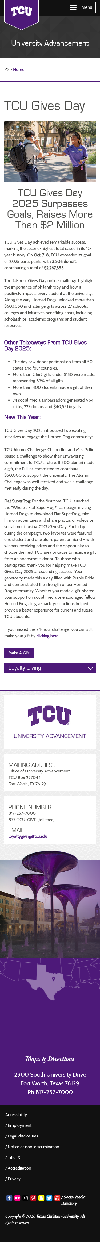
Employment (19, 1125)
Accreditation (19, 1168)
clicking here (47, 635)
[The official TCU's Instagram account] (25, 1198)
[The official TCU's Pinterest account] (33, 1198)
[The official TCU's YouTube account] (57, 1198)
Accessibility (16, 1114)
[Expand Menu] (90, 668)
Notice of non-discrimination (33, 1146)
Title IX (14, 1157)
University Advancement (50, 43)
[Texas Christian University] (21, 15)
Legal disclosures (23, 1136)
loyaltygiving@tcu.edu (28, 836)
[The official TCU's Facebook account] (9, 1198)
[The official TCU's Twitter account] (49, 1198)
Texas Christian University (57, 1216)
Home (18, 69)
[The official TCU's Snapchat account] (41, 1198)
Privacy (14, 1178)
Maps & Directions (50, 1059)
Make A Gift (19, 652)
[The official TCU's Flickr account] (17, 1198)
